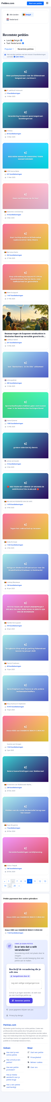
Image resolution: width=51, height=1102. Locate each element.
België (29, 14)
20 (15, 885)
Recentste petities (26, 49)
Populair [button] (8, 49)
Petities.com (7, 3)
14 (5, 885)
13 (45, 881)
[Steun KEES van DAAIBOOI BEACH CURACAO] (25, 919)
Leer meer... (20, 57)
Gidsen (6, 1047)
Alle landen (15, 14)
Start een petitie (35, 3)
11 (35, 881)
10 (30, 881)
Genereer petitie (22, 1000)
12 (40, 881)
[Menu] (47, 3)
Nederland (15, 19)
